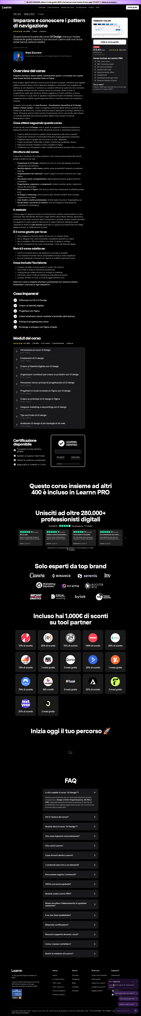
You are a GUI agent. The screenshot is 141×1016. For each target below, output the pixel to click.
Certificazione (81, 7)
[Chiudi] (136, 981)
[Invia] (135, 1011)
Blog (74, 983)
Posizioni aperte (58, 994)
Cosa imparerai (53, 7)
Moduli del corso (67, 7)
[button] (123, 984)
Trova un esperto (58, 991)
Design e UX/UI (29, 14)
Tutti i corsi (17, 14)
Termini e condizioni (22, 1012)
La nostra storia (58, 979)
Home (54, 975)
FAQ (97, 7)
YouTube (75, 975)
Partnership (96, 979)
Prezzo (91, 7)
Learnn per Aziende (99, 975)
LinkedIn (75, 987)
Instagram (76, 979)
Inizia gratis (132, 7)
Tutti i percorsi (57, 987)
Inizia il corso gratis (110, 42)
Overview (42, 7)
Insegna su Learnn (98, 987)
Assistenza (115, 975)
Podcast (75, 991)
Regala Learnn (97, 991)
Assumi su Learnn (98, 983)
